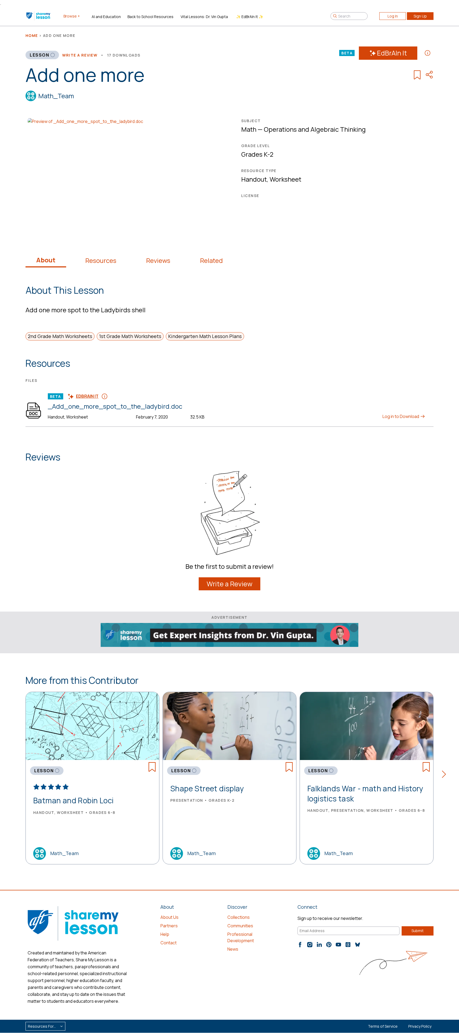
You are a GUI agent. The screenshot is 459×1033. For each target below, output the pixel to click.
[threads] (348, 944)
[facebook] (300, 944)
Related (211, 260)
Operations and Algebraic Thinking (315, 129)
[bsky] (357, 944)
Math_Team (56, 95)
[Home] (39, 16)
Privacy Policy (419, 1026)
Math (248, 129)
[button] (445, 775)
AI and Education (106, 16)
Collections (238, 917)
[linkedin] (319, 944)
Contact (168, 943)
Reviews (158, 260)
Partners (169, 926)
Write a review (80, 55)
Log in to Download (401, 416)
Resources (100, 260)
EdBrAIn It (392, 53)
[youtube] (338, 944)
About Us (169, 917)
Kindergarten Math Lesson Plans (205, 336)
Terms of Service (383, 1026)
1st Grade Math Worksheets (130, 336)
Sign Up (420, 16)
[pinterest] (329, 944)
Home (32, 35)
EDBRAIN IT (87, 396)
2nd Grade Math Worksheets (60, 336)
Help (164, 934)
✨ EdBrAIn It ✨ (249, 16)
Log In (393, 16)
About (46, 260)
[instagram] (309, 944)
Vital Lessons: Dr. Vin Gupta (204, 16)
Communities (240, 926)
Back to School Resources (150, 16)
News (232, 949)
